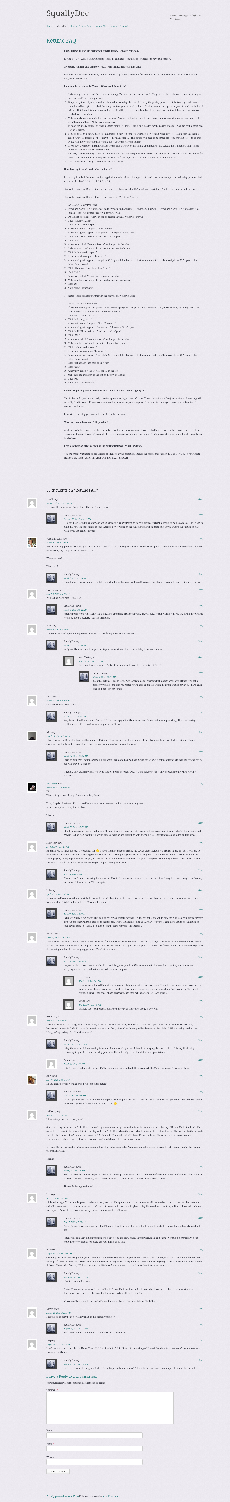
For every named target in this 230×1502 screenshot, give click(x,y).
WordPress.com (110, 1496)
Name (50, 1430)
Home (49, 25)
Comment (52, 1389)
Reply (200, 498)
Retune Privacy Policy (82, 25)
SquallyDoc (67, 13)
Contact (124, 25)
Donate (113, 25)
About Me (101, 25)
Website (50, 1457)
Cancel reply (89, 1376)
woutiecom (52, 783)
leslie (77, 1376)
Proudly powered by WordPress (62, 1496)
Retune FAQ (61, 25)
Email (50, 1443)
